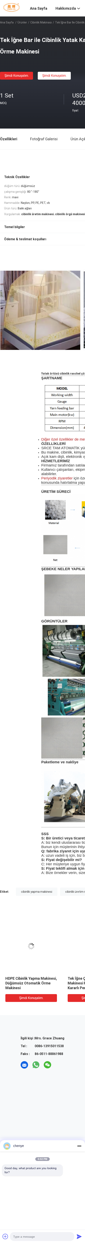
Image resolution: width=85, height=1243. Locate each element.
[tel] (59, 1065)
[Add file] (5, 1236)
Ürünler (22, 22)
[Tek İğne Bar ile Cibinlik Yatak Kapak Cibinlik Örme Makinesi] (31, 946)
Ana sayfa (7, 22)
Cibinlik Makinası (41, 22)
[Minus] (79, 1145)
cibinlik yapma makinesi (36, 891)
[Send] (79, 1236)
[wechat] (47, 1065)
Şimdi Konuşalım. (17, 76)
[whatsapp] (36, 1065)
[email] (24, 1065)
